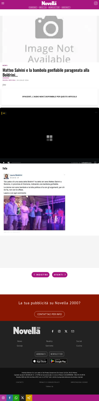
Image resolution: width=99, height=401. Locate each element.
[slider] (16, 163)
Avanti (59, 274)
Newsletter (54, 7)
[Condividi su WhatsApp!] (16, 398)
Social (79, 341)
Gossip (20, 345)
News (5, 65)
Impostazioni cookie (79, 382)
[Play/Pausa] (4, 162)
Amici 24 (42, 7)
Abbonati (66, 7)
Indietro (41, 274)
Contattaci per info (49, 314)
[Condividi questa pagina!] (29, 398)
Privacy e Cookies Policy (49, 382)
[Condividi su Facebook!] (9, 398)
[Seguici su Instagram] (3, 398)
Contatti (19, 382)
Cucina (79, 345)
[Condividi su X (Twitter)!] (22, 398)
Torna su (49, 386)
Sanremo (33, 7)
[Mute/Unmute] (8, 162)
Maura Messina (9, 80)
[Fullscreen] (95, 162)
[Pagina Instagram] (96, 3)
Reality (49, 341)
